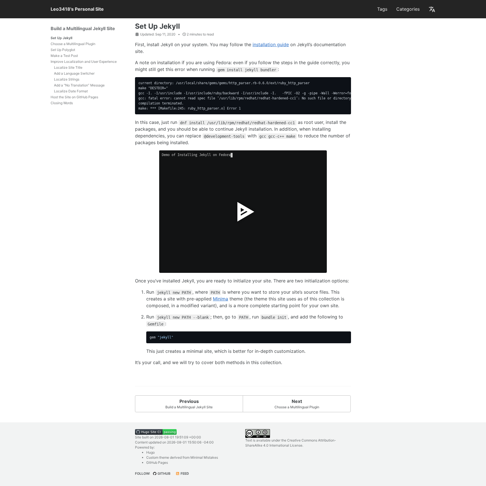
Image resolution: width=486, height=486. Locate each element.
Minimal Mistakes (204, 457)
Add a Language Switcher (74, 73)
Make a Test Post (64, 55)
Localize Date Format (71, 91)
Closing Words (62, 103)
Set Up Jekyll (61, 38)
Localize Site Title (68, 67)
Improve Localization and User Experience (84, 61)
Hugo (150, 452)
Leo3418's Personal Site (77, 9)
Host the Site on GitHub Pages (74, 97)
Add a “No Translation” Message (79, 85)
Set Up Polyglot (63, 50)
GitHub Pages (157, 462)
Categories (408, 9)
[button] (432, 9)
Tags (382, 9)
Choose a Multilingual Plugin (73, 44)
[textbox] (179, 268)
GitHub (163, 473)
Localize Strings (66, 79)
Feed (184, 473)
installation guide (271, 44)
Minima (220, 299)
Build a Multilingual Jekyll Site (83, 28)
